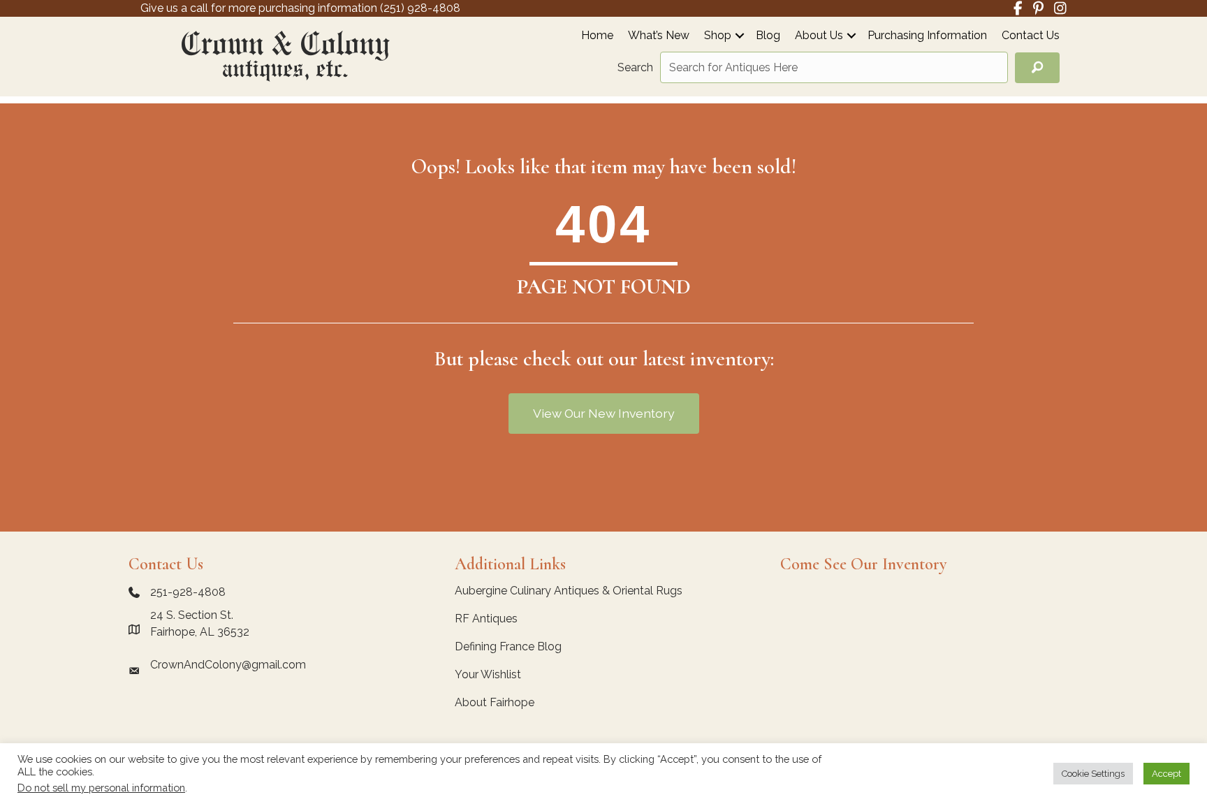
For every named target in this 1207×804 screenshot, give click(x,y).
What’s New (658, 36)
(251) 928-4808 (420, 8)
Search (635, 67)
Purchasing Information (927, 36)
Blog (768, 36)
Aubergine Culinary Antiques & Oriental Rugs (568, 590)
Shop (717, 36)
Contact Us (1031, 36)
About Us (819, 36)
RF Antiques (486, 618)
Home (597, 36)
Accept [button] (1166, 773)
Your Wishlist (488, 674)
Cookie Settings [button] (1093, 773)
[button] (739, 35)
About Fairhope (494, 702)
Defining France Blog (508, 646)
